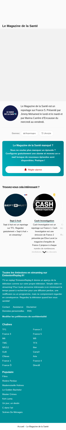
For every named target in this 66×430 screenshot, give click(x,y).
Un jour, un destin (10, 403)
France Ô (7, 365)
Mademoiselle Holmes (13, 385)
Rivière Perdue (9, 381)
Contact (6, 307)
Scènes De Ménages (12, 412)
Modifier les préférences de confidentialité (24, 316)
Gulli (4, 352)
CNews (5, 356)
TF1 (4, 329)
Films (5, 376)
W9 (34, 338)
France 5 (37, 334)
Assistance (18, 307)
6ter (35, 347)
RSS (29, 311)
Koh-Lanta (7, 398)
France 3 (6, 334)
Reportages (30, 133)
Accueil (20, 426)
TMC (4, 343)
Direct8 (36, 365)
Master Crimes (9, 394)
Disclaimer (31, 307)
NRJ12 (5, 347)
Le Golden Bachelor (12, 390)
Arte (35, 356)
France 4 (37, 361)
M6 (3, 338)
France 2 (37, 329)
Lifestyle (47, 133)
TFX (35, 343)
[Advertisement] (33, 65)
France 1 (6, 361)
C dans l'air (7, 407)
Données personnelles (13, 311)
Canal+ (36, 352)
